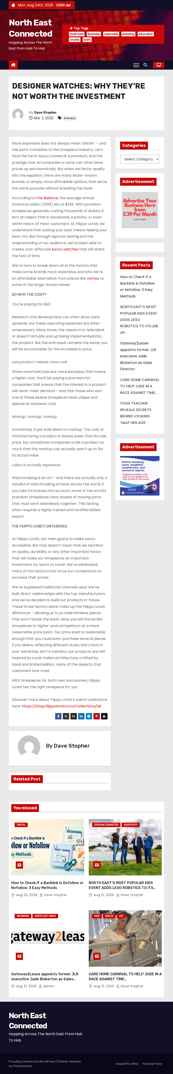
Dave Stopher (45, 113)
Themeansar (22, 1066)
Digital (21, 824)
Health (109, 916)
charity (75, 40)
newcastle (111, 34)
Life (121, 916)
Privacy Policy (152, 1064)
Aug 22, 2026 (27, 895)
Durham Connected (106, 824)
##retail (69, 118)
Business (94, 34)
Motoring (128, 34)
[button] (146, 65)
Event (87, 40)
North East (77, 34)
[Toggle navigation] (136, 65)
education (146, 34)
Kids (97, 916)
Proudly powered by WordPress (32, 1061)
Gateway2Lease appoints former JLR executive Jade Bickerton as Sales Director (138, 356)
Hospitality (130, 824)
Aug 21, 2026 (104, 895)
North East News (45, 916)
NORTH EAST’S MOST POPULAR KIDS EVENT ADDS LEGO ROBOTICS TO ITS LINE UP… (139, 319)
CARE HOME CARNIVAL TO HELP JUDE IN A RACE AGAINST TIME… (139, 386)
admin (48, 986)
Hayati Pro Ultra (127, 1064)
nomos (93, 278)
